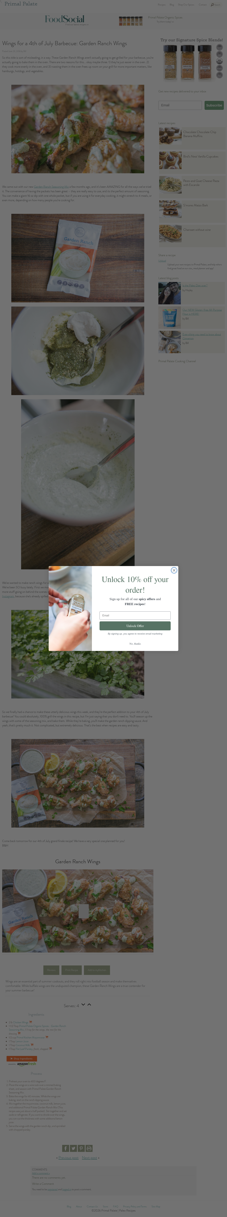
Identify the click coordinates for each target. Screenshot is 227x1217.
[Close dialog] (174, 570)
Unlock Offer (135, 626)
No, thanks (135, 643)
